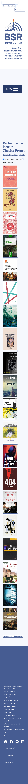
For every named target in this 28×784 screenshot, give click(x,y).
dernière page (18, 636)
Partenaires (7, 712)
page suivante (8, 636)
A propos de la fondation (11, 700)
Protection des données (11, 715)
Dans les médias (9, 709)
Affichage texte (8, 162)
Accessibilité (8, 749)
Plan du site (8, 755)
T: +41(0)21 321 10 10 (10, 694)
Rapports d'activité (9, 703)
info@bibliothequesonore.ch (12, 697)
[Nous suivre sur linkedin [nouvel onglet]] (22, 741)
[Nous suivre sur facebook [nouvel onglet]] (11, 741)
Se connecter (19, 10)
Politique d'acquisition (10, 706)
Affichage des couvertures (14, 159)
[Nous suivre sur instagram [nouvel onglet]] (5, 741)
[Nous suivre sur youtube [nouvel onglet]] (17, 741)
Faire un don (8, 762)
